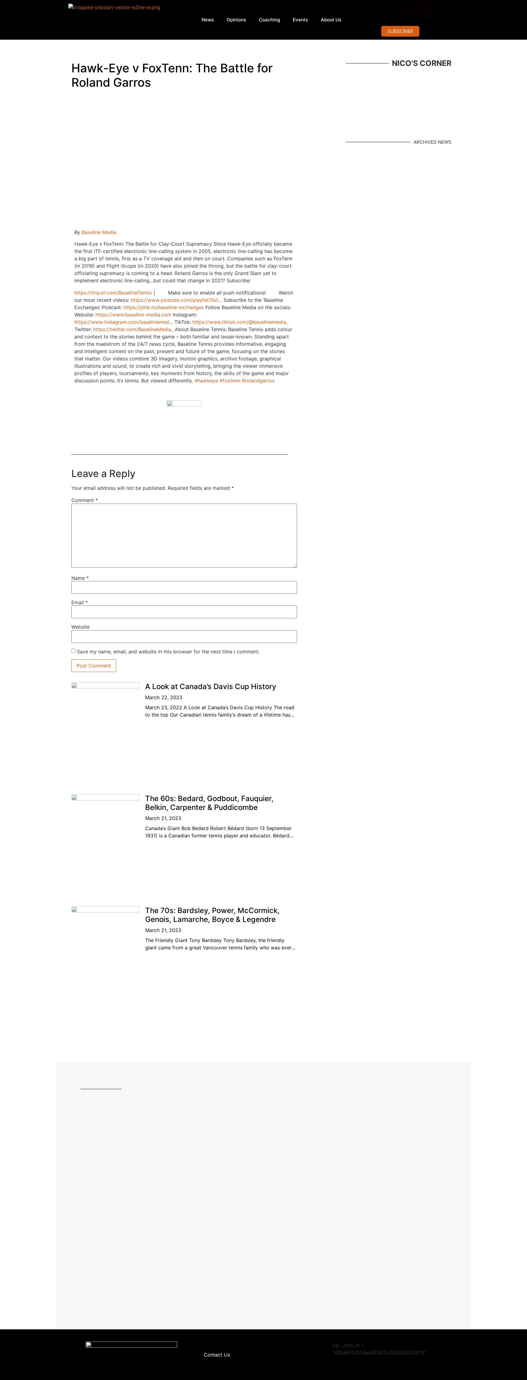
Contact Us (217, 1355)
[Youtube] (427, 10)
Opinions (236, 20)
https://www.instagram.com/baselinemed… (123, 322)
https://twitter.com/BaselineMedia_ (133, 329)
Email (79, 602)
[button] (400, 31)
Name (80, 578)
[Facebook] (393, 10)
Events (300, 20)
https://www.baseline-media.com (133, 315)
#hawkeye (206, 381)
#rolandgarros (258, 381)
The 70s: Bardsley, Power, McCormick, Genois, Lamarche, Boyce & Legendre (212, 915)
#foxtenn (230, 381)
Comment (84, 500)
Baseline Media (99, 232)
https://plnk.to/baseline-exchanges (164, 307)
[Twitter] (443, 10)
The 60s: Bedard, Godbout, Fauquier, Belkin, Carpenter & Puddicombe (209, 803)
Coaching (269, 20)
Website (80, 626)
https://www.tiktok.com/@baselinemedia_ (240, 322)
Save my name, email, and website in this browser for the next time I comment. (168, 651)
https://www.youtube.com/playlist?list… (176, 300)
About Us (331, 20)
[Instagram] (410, 10)
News (208, 20)
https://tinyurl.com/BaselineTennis (113, 293)
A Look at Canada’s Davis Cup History (210, 686)
